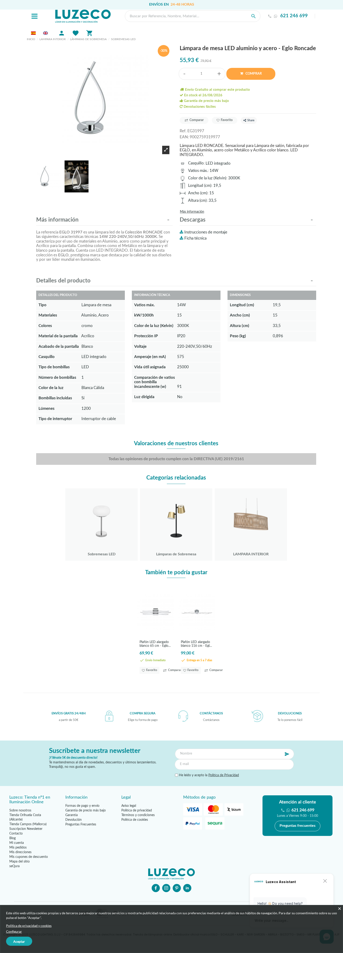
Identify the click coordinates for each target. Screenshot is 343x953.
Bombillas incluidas (55, 398)
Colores (45, 326)
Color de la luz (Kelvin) (207, 178)
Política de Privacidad (223, 775)
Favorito (227, 120)
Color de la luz (50, 388)
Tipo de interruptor (55, 419)
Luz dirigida (144, 397)
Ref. (183, 131)
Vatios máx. (198, 171)
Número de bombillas (57, 377)
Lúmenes (46, 408)
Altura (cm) (197, 200)
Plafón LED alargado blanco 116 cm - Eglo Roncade (196, 643)
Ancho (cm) (197, 193)
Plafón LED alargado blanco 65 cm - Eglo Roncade (154, 643)
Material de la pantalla (58, 336)
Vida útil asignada (150, 367)
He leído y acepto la (208, 775)
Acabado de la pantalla (58, 346)
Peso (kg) (238, 336)
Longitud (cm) (199, 186)
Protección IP (146, 336)
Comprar (253, 73)
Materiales (47, 315)
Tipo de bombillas (54, 367)
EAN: (184, 137)
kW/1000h (144, 315)
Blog (12, 838)
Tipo (42, 305)
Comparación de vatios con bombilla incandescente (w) (154, 382)
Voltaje (140, 346)
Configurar (14, 931)
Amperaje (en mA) (150, 357)
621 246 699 (294, 16)
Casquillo (196, 163)
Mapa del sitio (19, 861)
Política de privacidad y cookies (29, 926)
